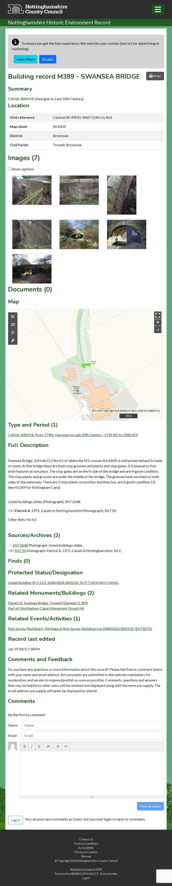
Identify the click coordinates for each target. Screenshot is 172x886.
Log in (86, 878)
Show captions (22, 169)
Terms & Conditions (86, 843)
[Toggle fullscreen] (157, 315)
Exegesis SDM (93, 869)
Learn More (25, 59)
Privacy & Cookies (86, 852)
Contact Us (86, 839)
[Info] (12, 332)
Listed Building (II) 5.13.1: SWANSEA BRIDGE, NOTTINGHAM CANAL (63, 582)
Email (12, 735)
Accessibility (86, 848)
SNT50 (20, 550)
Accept (47, 59)
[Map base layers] (12, 325)
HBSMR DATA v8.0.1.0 (84, 873)
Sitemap (86, 856)
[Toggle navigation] (158, 9)
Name (12, 725)
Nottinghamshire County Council (97, 861)
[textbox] (92, 773)
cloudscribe (110, 873)
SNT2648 (20, 545)
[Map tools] (12, 340)
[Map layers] (12, 317)
